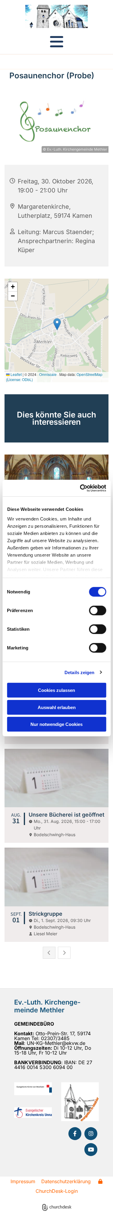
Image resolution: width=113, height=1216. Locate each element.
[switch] (97, 610)
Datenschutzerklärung (66, 1181)
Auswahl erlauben (57, 707)
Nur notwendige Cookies (56, 724)
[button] (56, 41)
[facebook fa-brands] (75, 1133)
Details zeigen (79, 672)
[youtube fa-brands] (91, 1149)
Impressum (23, 1181)
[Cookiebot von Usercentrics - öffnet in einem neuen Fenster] (80, 488)
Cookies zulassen (56, 690)
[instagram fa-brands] (91, 1133)
